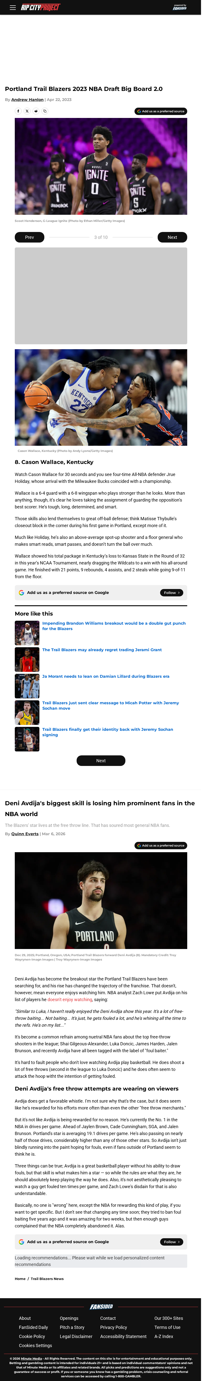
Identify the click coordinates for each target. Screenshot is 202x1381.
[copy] (44, 111)
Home (20, 1279)
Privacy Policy (113, 1327)
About (25, 1318)
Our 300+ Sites (168, 1318)
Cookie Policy (32, 1336)
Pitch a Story (72, 1327)
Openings (69, 1318)
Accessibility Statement (123, 1336)
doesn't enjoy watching (70, 999)
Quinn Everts (25, 834)
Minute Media (31, 1358)
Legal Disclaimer (76, 1336)
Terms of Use (167, 1327)
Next (172, 237)
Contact (108, 1318)
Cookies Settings (35, 1345)
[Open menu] (13, 7)
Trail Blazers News (47, 1279)
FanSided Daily (33, 1327)
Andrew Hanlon (27, 99)
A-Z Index (163, 1336)
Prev (29, 237)
